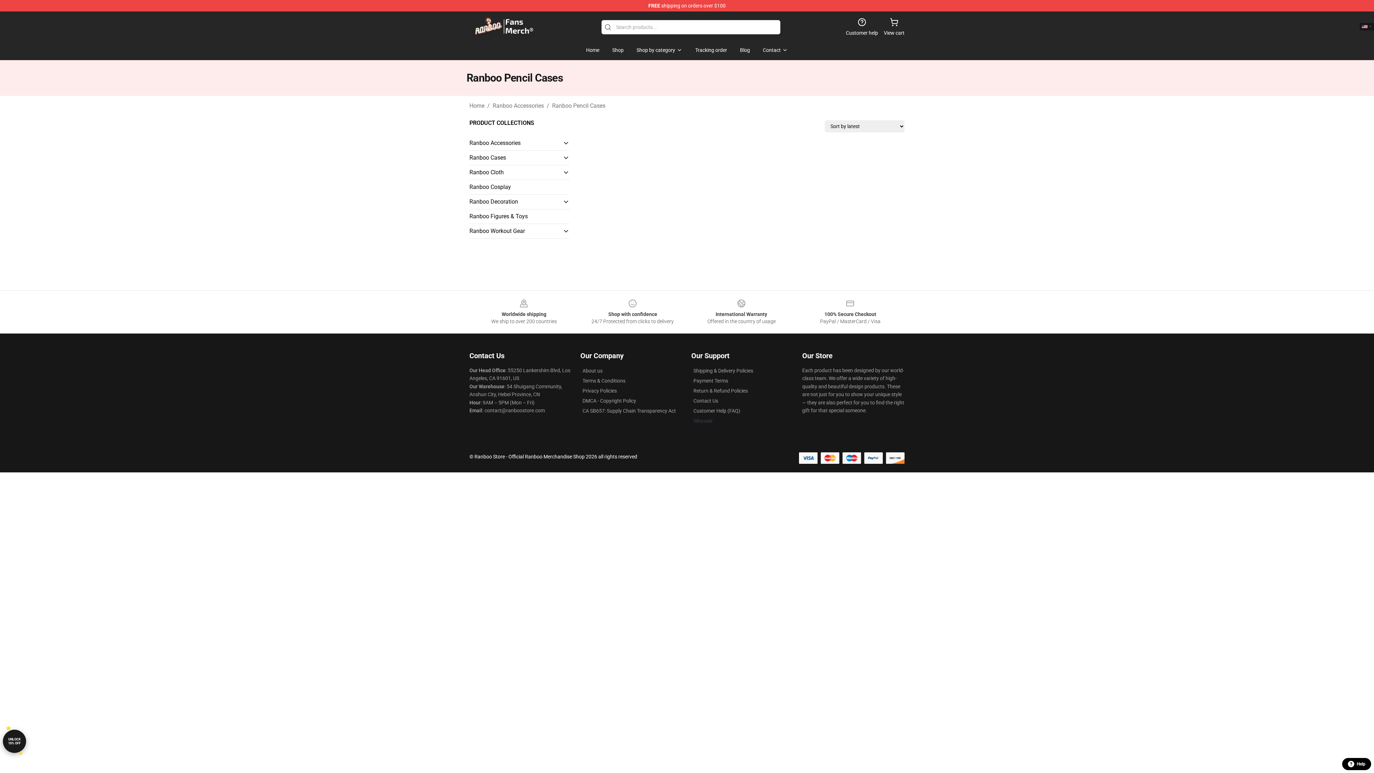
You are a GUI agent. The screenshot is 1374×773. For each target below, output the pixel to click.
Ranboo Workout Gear (497, 231)
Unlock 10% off (14, 741)
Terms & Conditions (604, 381)
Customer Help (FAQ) (716, 411)
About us (593, 371)
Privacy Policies (600, 391)
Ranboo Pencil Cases (578, 105)
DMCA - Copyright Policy (609, 401)
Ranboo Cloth (486, 172)
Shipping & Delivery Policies (723, 371)
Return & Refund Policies (720, 391)
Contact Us (705, 401)
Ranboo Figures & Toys (498, 216)
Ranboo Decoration (493, 201)
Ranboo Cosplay (490, 187)
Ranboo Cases (487, 157)
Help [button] (1361, 764)
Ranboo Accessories (518, 105)
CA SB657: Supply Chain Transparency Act (629, 411)
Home (476, 105)
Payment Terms (710, 381)
